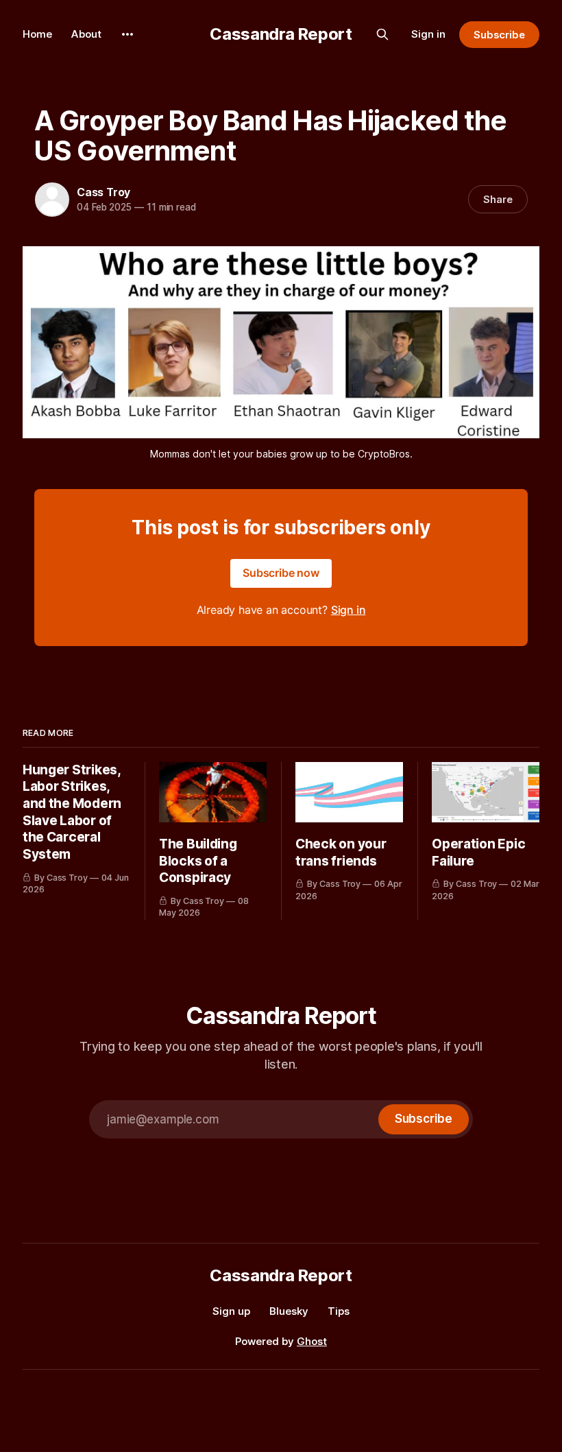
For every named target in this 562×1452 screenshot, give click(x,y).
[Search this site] (382, 34)
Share (498, 199)
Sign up (231, 1311)
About (86, 33)
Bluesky (288, 1311)
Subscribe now (281, 573)
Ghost (312, 1341)
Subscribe (499, 34)
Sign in (428, 33)
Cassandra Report (281, 34)
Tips (339, 1311)
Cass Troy (103, 192)
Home (37, 33)
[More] (127, 34)
